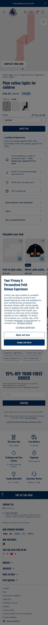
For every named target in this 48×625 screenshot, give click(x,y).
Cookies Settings (25, 327)
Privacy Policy (25, 323)
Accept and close (24, 342)
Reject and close (23, 335)
